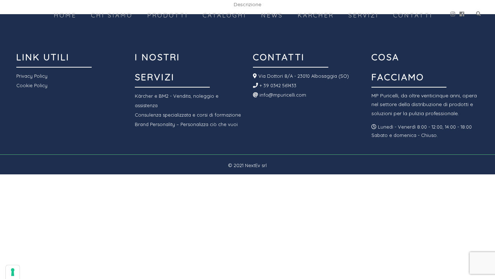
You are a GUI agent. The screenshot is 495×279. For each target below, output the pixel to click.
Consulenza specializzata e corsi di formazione (188, 115)
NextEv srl (256, 165)
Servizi (363, 15)
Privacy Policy (31, 76)
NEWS (272, 15)
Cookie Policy (31, 85)
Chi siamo (112, 15)
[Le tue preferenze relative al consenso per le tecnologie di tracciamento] (13, 272)
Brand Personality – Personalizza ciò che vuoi (186, 124)
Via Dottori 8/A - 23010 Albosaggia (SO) (303, 76)
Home (65, 15)
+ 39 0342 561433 (277, 85)
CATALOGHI (224, 15)
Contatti (413, 15)
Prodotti (167, 15)
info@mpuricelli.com (282, 95)
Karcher (316, 15)
